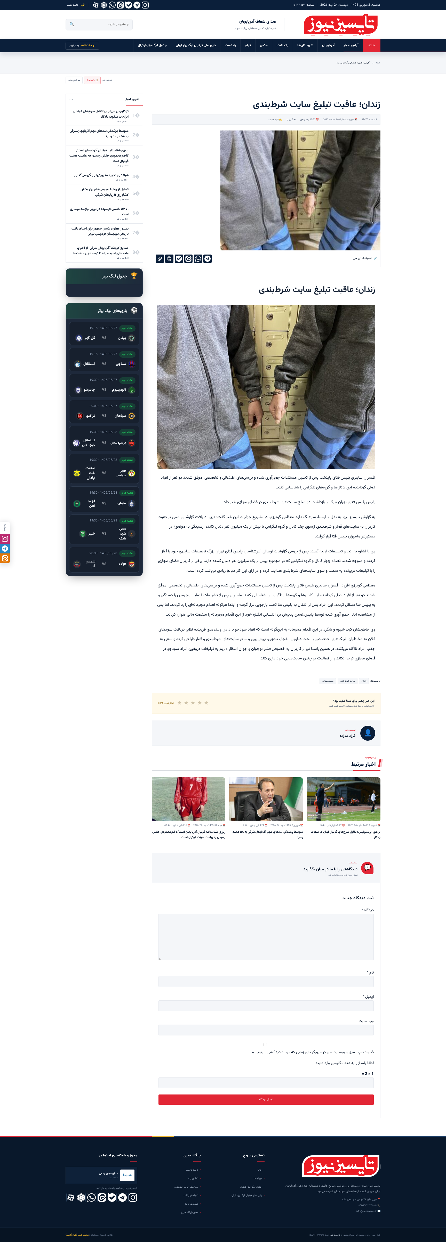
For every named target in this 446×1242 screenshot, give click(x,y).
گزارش (345, 63)
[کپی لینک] (160, 259)
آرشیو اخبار (351, 45)
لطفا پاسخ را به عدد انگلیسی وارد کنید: (345, 1063)
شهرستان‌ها (305, 45)
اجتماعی (353, 63)
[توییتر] (103, 5)
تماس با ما (192, 1178)
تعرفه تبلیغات (191, 1195)
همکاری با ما (191, 1204)
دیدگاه (367, 910)
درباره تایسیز (192, 1170)
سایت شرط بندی (347, 681)
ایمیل (368, 997)
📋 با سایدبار (92, 80)
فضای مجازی (327, 681)
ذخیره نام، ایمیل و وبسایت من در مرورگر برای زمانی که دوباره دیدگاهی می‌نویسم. (312, 1052)
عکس (264, 45)
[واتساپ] (112, 5)
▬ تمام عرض (74, 80)
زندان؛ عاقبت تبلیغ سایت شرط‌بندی (317, 289)
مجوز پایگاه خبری (189, 1212)
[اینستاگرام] (145, 5)
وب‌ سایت (366, 1021)
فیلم (248, 45)
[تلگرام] (136, 5)
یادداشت (282, 45)
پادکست (230, 45)
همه (71, 99)
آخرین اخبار (364, 63)
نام (370, 973)
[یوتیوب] (128, 5)
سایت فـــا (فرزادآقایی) (77, 1235)
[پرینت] (169, 259)
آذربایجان (328, 45)
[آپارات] (95, 5)
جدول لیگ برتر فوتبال (152, 45)
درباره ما (258, 1178)
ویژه (338, 63)
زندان (364, 681)
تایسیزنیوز (82, 45)
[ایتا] (5, 558)
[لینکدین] (120, 5)
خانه (372, 45)
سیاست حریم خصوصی (186, 1187)
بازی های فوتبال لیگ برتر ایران (196, 45)
